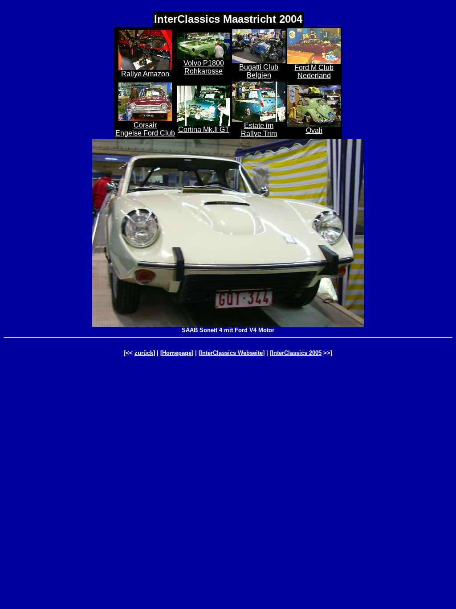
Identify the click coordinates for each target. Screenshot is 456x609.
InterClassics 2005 (297, 353)
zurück (143, 353)
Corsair (145, 125)
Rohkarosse (203, 71)
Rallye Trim (259, 133)
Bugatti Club (258, 67)
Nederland (314, 75)
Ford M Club (314, 67)
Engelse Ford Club (145, 133)
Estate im (258, 125)
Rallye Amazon (145, 74)
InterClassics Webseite (231, 353)
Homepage (176, 353)
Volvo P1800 (203, 63)
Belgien (259, 75)
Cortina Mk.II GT (203, 129)
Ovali (314, 130)
